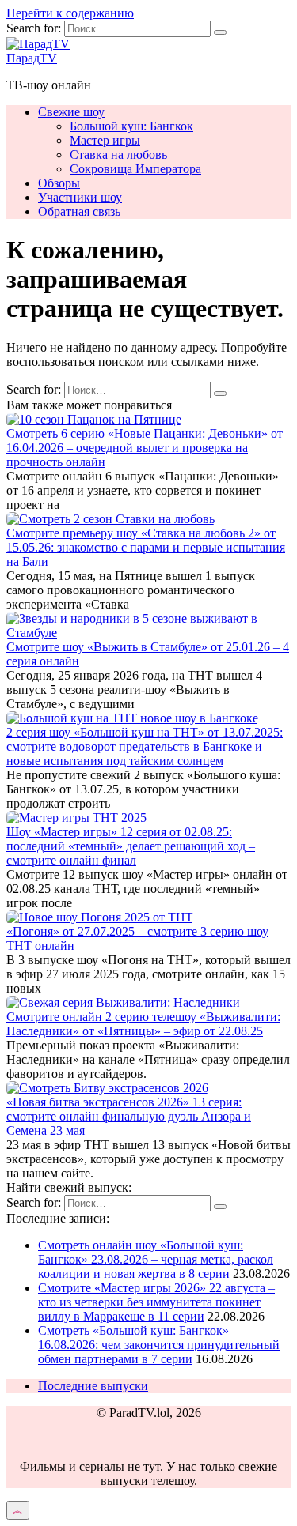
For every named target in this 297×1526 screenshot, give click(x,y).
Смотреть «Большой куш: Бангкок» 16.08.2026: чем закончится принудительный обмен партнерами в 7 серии (159, 1345)
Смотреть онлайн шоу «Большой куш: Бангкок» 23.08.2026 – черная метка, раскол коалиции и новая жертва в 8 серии (155, 1259)
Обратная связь (79, 211)
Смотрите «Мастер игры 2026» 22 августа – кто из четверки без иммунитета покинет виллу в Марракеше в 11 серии (156, 1302)
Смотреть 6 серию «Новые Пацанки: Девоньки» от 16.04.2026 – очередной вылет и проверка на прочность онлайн (144, 448)
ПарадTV (31, 58)
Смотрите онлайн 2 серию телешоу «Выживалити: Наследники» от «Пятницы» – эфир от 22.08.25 (143, 1024)
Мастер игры (105, 140)
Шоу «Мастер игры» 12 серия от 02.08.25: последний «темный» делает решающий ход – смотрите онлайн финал (130, 846)
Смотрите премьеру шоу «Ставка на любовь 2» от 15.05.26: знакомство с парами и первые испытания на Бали (145, 547)
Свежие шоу (71, 112)
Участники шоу (80, 197)
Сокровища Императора (135, 168)
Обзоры (59, 183)
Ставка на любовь (118, 154)
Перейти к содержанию (70, 13)
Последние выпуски (93, 1385)
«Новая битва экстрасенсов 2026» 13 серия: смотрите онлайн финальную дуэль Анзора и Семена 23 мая (128, 1116)
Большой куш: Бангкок (131, 126)
